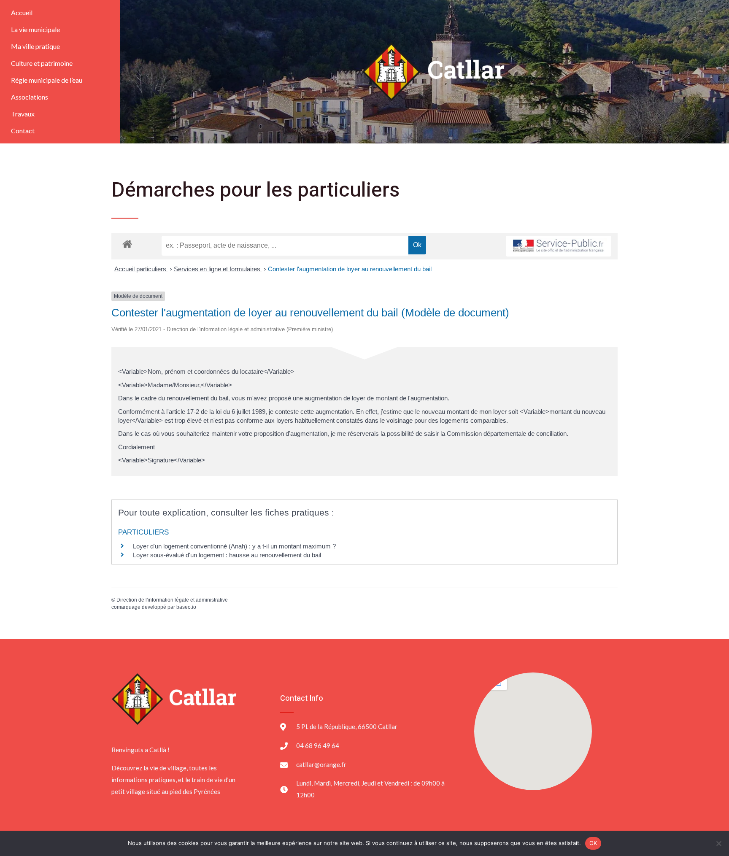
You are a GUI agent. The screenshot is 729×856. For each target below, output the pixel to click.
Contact (23, 131)
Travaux (23, 114)
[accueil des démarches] (127, 243)
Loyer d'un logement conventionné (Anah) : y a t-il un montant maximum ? (234, 546)
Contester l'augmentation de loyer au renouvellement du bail (350, 269)
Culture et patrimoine (42, 63)
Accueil (21, 12)
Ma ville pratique (35, 46)
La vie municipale (35, 29)
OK (593, 843)
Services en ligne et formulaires (218, 269)
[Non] (718, 843)
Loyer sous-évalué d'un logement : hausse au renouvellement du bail (227, 555)
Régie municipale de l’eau (46, 80)
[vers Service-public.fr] (558, 246)
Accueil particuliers (141, 269)
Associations (29, 97)
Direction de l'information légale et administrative (172, 600)
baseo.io (186, 607)
